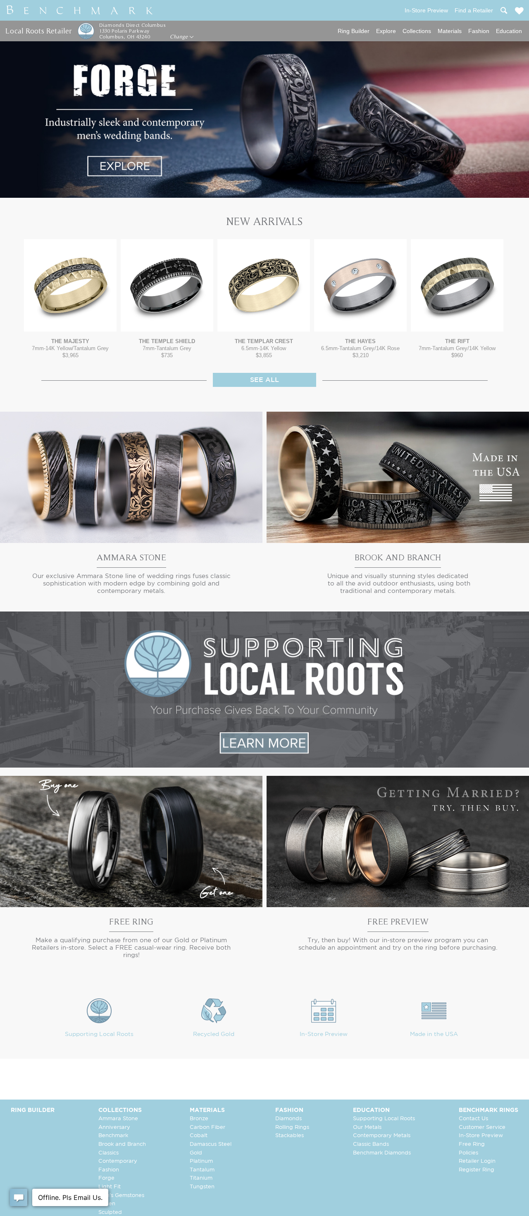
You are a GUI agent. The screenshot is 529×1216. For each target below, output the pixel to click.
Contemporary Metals (381, 1135)
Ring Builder (353, 31)
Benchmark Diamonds (382, 1153)
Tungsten (202, 1187)
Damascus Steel (210, 1144)
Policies (468, 1153)
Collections (417, 31)
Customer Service (482, 1127)
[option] (70, 298)
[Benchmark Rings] (79, 10)
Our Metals (367, 1127)
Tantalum (202, 1170)
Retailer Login (477, 1161)
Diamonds (288, 1118)
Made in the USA (434, 1034)
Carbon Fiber (207, 1127)
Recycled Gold (213, 1034)
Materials (450, 31)
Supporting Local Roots (99, 1034)
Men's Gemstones (121, 1195)
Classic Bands (371, 1144)
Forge (106, 1178)
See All (264, 380)
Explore (386, 31)
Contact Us (473, 1118)
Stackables (289, 1135)
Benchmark (113, 1135)
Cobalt (198, 1135)
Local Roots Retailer (38, 30)
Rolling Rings (292, 1127)
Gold (196, 1153)
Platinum (201, 1161)
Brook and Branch (122, 1144)
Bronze (199, 1118)
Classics (108, 1153)
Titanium (201, 1178)
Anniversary (114, 1127)
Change (179, 37)
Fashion (478, 31)
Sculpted (110, 1212)
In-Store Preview (324, 1034)
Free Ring (472, 1144)
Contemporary (117, 1161)
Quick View (70, 323)
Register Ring (476, 1170)
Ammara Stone (118, 1118)
